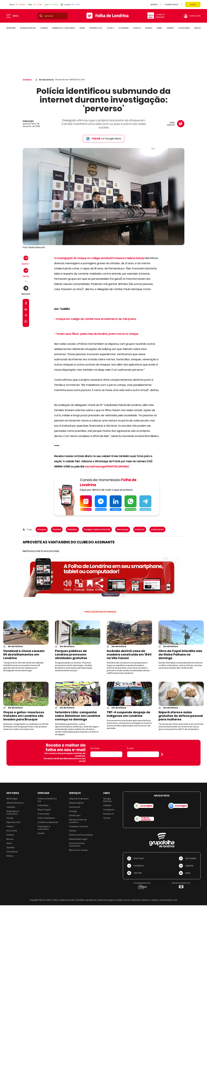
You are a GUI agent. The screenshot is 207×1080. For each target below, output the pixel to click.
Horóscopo (75, 815)
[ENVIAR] (162, 754)
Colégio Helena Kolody (97, 529)
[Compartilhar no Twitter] (26, 316)
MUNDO (148, 28)
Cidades (27, 79)
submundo (157, 529)
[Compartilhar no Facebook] (26, 304)
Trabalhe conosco (78, 826)
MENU (16, 15)
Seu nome (94, 748)
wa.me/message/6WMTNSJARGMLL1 (107, 466)
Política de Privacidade (81, 834)
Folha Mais (43, 805)
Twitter (106, 818)
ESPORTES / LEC (95, 28)
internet (140, 529)
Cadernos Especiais (48, 822)
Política (10, 834)
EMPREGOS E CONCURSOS (63, 28)
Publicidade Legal (78, 839)
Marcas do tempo (78, 850)
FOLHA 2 (110, 28)
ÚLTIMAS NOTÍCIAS (28, 28)
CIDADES (44, 28)
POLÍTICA (137, 28)
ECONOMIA (124, 28)
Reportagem (44, 809)
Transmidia (43, 813)
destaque (122, 529)
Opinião (10, 847)
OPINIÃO (170, 28)
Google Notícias (107, 800)
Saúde (9, 818)
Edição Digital (76, 802)
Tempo (72, 830)
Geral (9, 843)
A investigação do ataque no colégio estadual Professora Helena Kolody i (99, 258)
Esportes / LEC (13, 822)
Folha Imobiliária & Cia (47, 800)
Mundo (10, 839)
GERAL (159, 28)
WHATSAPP (11, 28)
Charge (73, 811)
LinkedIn (107, 805)
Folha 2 (10, 826)
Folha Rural (12, 851)
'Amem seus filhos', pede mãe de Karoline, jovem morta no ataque (97, 334)
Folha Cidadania (46, 818)
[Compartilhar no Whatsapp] (25, 322)
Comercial (74, 807)
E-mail (130, 748)
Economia (11, 830)
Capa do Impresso (79, 798)
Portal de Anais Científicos (77, 844)
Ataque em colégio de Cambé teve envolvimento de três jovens (96, 319)
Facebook (108, 813)
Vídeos (10, 855)
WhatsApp (11, 798)
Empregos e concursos (12, 812)
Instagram (108, 809)
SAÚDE (82, 28)
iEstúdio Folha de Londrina (78, 821)
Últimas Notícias (14, 802)
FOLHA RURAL (184, 28)
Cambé (57, 529)
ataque (41, 529)
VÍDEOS (197, 28)
